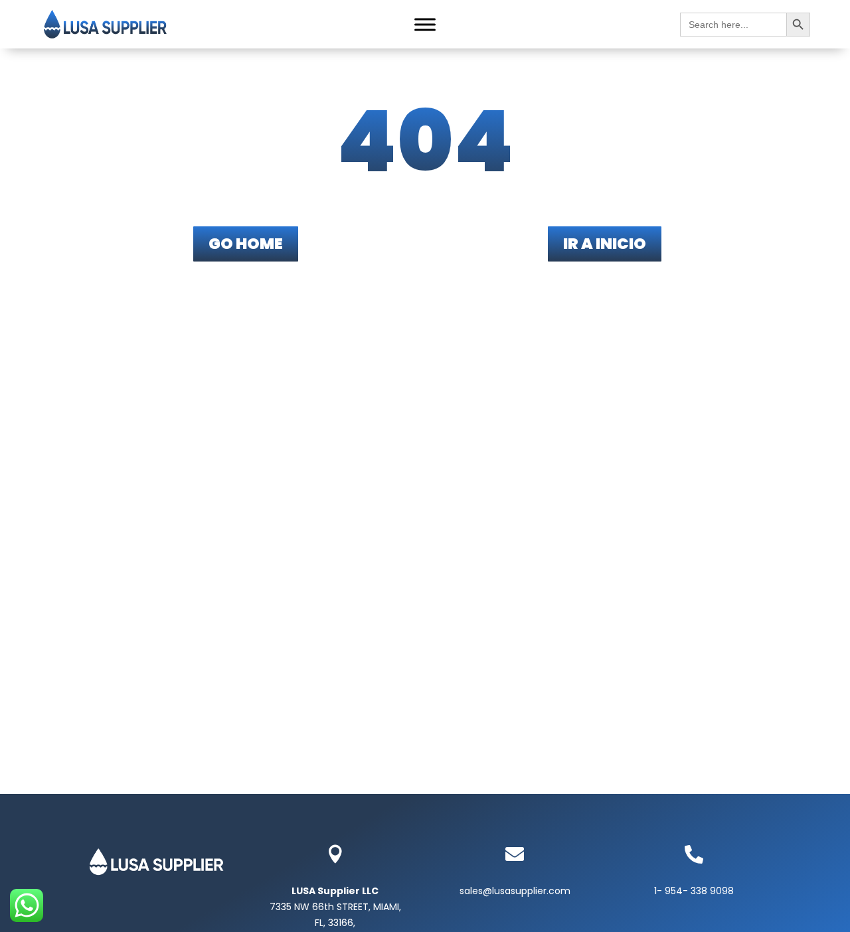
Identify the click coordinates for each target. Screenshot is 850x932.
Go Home (246, 243)
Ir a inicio (604, 243)
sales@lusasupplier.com (515, 890)
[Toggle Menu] (425, 24)
